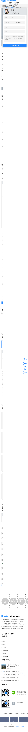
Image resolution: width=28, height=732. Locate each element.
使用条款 (5, 713)
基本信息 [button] (2, 88)
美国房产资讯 (4, 656)
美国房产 (10, 3)
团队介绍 (23, 713)
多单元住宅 (13, 6)
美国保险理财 (17, 3)
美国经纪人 (12, 4)
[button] (25, 359)
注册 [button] (20, 7)
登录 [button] (17, 7)
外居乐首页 (3, 5)
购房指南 (3, 653)
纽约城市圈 (9, 5)
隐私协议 (11, 713)
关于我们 (17, 713)
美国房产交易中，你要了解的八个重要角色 (11, 677)
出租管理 (15, 3)
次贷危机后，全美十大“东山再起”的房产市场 (11, 674)
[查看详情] (2, 302)
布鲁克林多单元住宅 (5, 6)
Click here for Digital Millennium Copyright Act (14, 724)
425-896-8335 (9, 8)
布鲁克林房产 (15, 5)
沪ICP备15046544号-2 (19, 726)
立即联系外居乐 (14, 45)
